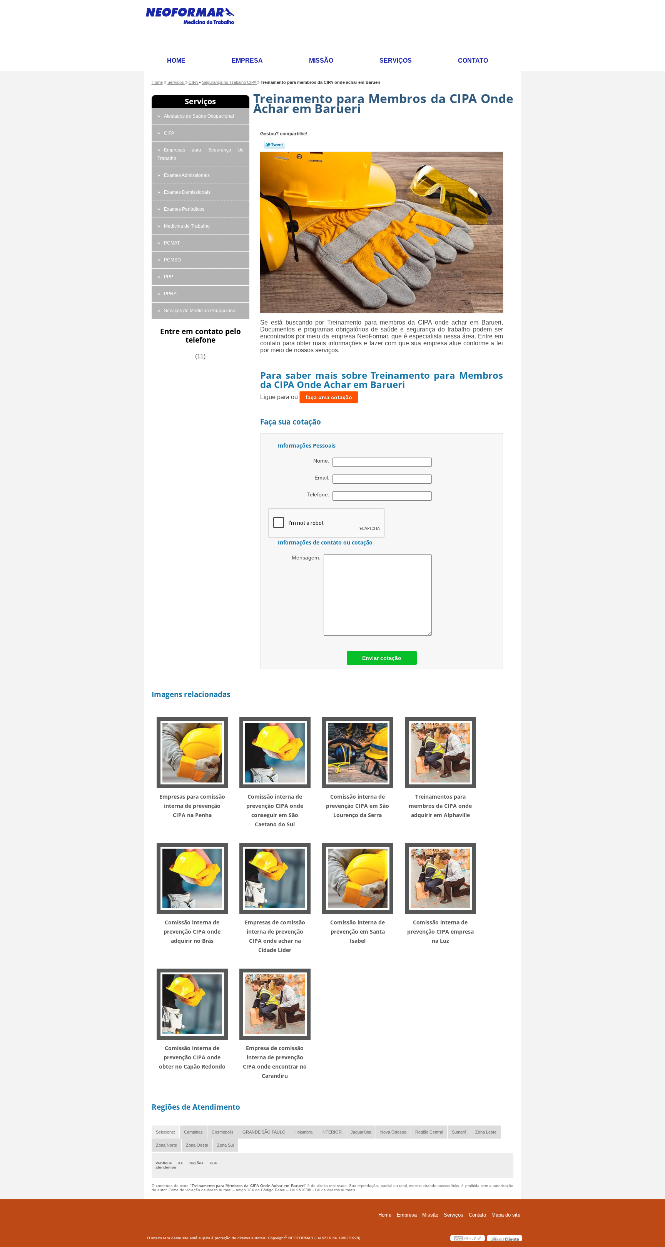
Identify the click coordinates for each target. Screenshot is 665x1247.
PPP (168, 277)
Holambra (303, 1132)
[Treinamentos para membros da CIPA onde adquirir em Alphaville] (440, 752)
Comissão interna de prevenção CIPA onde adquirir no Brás (192, 931)
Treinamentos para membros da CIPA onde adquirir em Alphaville (440, 806)
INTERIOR (331, 1132)
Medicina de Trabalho (187, 226)
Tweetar (274, 144)
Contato (473, 60)
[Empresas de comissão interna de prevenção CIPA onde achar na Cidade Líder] (275, 878)
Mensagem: (308, 557)
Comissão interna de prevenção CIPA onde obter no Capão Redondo (192, 1057)
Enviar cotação (381, 658)
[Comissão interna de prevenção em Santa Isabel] (357, 878)
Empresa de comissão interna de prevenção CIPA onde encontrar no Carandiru (275, 1061)
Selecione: (165, 1132)
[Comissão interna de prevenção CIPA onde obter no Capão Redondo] (192, 1004)
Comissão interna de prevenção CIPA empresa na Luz (440, 931)
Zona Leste (485, 1132)
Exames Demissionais (187, 192)
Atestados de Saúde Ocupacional (199, 116)
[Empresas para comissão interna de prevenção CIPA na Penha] (192, 752)
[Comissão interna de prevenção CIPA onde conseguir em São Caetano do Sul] (275, 752)
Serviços (395, 60)
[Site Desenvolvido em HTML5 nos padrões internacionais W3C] (467, 1238)
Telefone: (319, 494)
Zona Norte (166, 1145)
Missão (321, 60)
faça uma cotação (329, 397)
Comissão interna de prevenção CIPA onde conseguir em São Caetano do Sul (274, 810)
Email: (323, 477)
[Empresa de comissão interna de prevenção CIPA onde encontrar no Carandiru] (275, 1004)
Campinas (193, 1132)
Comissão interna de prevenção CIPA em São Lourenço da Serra (357, 806)
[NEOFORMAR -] (195, 26)
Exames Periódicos (184, 209)
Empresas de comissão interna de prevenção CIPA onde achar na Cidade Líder (275, 936)
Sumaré (459, 1132)
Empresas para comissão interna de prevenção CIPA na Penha (192, 806)
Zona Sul (225, 1145)
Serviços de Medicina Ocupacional (200, 310)
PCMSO (172, 260)
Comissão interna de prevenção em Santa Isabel (357, 931)
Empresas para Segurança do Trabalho (200, 154)
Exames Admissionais (187, 175)
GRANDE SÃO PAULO (264, 1132)
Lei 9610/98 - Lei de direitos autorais (322, 1190)
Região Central (429, 1132)
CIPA (169, 133)
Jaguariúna (361, 1132)
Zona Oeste (197, 1145)
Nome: (322, 461)
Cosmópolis (223, 1132)
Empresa (247, 60)
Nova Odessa (393, 1132)
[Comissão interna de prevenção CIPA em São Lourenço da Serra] (357, 752)
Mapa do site (505, 1215)
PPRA (170, 293)
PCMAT (172, 243)
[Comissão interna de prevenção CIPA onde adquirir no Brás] (192, 878)
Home (176, 60)
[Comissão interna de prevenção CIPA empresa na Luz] (440, 878)
